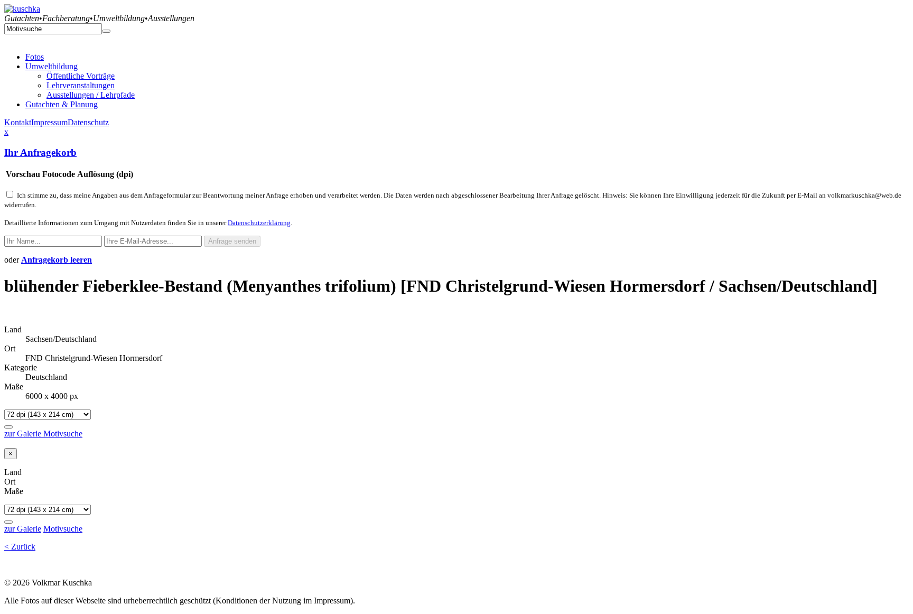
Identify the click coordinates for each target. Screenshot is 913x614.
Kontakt (17, 122)
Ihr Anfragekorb (40, 152)
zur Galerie (23, 433)
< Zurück (19, 546)
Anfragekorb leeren (56, 259)
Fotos (34, 56)
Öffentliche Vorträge (80, 75)
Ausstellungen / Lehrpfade (90, 94)
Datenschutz (88, 122)
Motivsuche (62, 433)
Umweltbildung (51, 66)
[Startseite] (22, 8)
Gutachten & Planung (61, 104)
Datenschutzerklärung (259, 223)
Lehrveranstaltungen (80, 85)
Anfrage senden (232, 241)
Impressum (49, 122)
